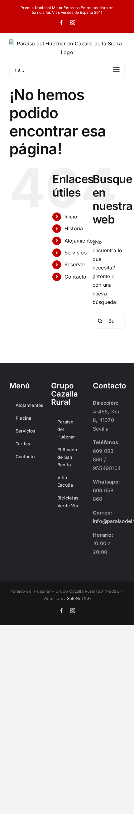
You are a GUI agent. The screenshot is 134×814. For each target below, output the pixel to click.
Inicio (71, 216)
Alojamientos (80, 241)
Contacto (76, 277)
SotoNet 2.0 (79, 598)
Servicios (76, 252)
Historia (74, 228)
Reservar (75, 264)
